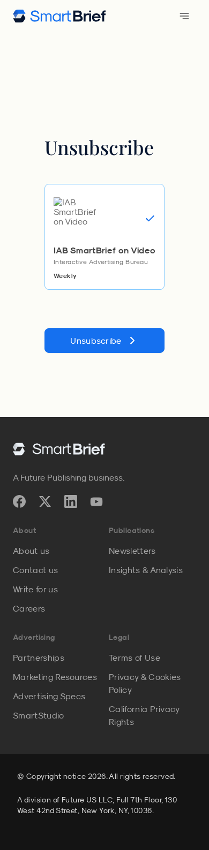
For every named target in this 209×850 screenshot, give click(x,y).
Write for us (35, 589)
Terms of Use (134, 657)
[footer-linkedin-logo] (70, 501)
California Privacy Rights (144, 715)
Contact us (35, 570)
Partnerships (38, 657)
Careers (29, 608)
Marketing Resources (55, 677)
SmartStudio (38, 715)
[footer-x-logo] (45, 501)
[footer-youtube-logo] (96, 501)
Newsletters (132, 550)
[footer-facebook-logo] (19, 501)
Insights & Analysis (146, 570)
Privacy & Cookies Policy (145, 683)
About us (31, 550)
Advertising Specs (49, 696)
